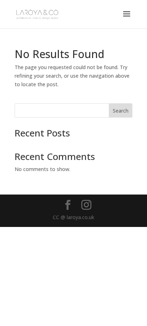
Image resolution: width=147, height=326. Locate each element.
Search (120, 110)
